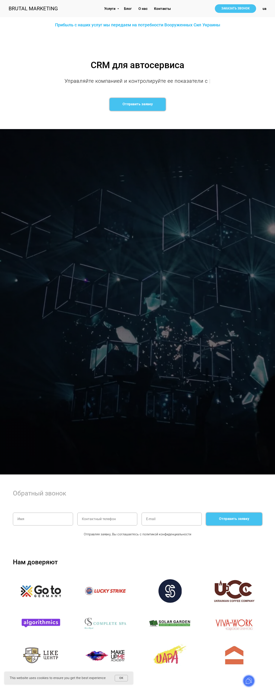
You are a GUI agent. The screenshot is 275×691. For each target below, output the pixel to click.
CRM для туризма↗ (27, 123)
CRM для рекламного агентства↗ (224, 117)
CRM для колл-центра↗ (145, 123)
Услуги (110, 9)
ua (264, 9)
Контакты (162, 9)
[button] (235, 8)
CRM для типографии (221, 123)
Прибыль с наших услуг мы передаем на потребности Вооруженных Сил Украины (137, 24)
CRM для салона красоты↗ (180, 117)
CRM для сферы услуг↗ (31, 117)
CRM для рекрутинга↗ (212, 120)
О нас (143, 9)
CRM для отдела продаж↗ (100, 120)
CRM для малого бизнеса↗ (140, 120)
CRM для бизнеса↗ (113, 117)
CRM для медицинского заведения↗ (66, 123)
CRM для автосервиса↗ (111, 123)
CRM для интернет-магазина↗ (184, 123)
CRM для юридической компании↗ (74, 117)
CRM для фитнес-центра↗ (178, 120)
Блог (128, 9)
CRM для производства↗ (149, 126)
